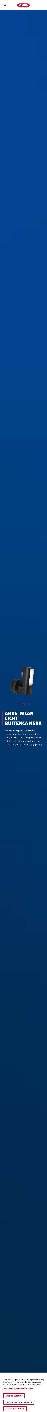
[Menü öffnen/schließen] (42, 5)
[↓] (28, 704)
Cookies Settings (14, 1396)
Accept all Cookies (15, 1409)
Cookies (6, 1388)
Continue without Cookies (19, 1402)
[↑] (18, 704)
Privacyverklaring (17, 1388)
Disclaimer (29, 1388)
